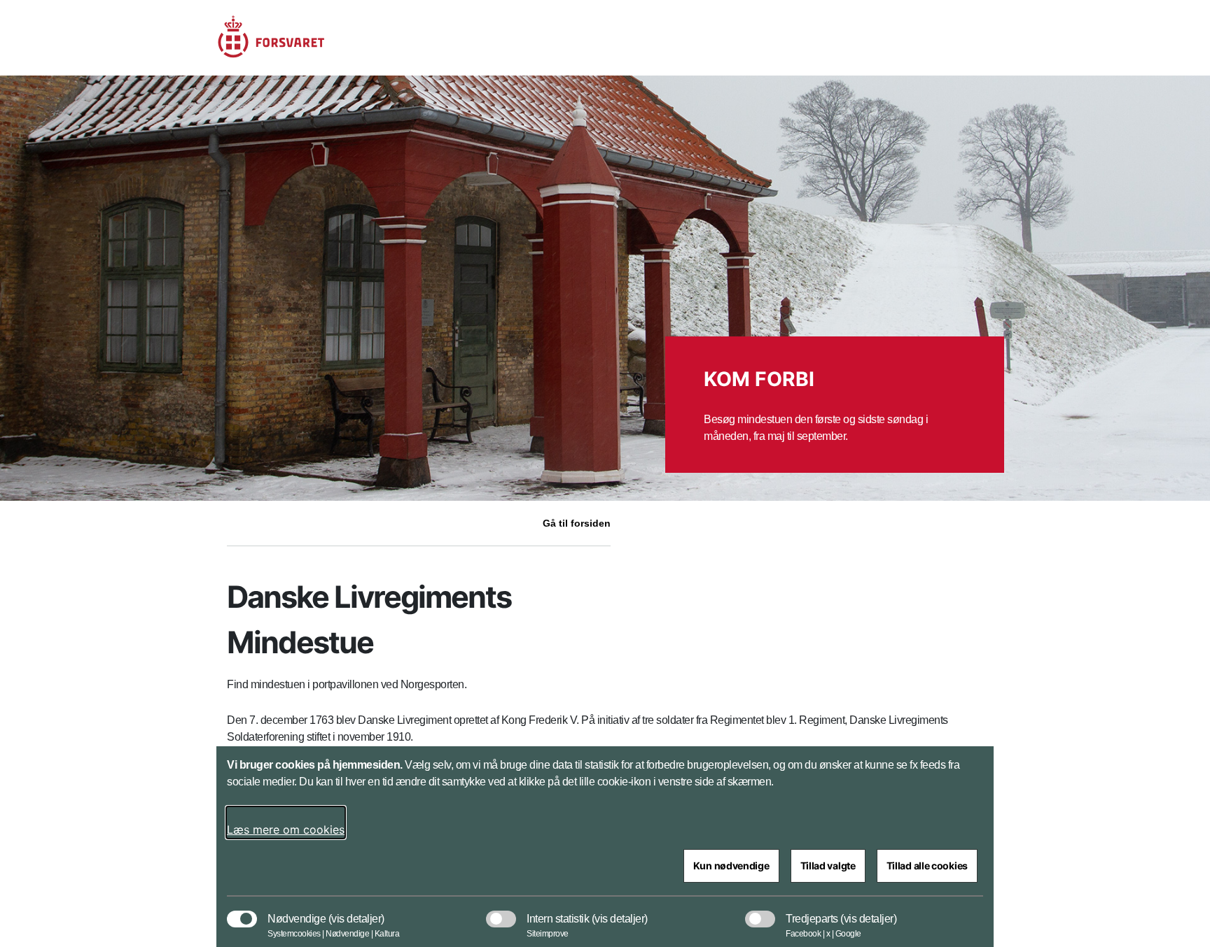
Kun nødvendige (731, 865)
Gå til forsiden (577, 523)
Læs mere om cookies (286, 829)
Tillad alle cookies (927, 865)
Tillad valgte (828, 865)
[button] (356, 912)
